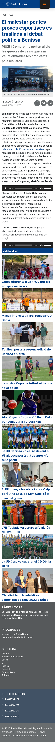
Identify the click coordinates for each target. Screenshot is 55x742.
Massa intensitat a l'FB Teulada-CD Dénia (27, 318)
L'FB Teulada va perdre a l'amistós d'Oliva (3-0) (26, 530)
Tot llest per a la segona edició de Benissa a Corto (26, 352)
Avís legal (33, 728)
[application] (27, 188)
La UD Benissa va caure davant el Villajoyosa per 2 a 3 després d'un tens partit (26, 455)
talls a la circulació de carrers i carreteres (24, 149)
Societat (6, 669)
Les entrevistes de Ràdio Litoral (17, 637)
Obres (5, 659)
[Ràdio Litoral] (21, 4)
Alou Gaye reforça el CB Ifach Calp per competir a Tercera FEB (27, 419)
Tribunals (6, 675)
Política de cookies (25, 731)
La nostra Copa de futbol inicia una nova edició (27, 386)
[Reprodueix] (5, 188)
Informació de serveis (12, 656)
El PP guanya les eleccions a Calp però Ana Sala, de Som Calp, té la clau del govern (26, 494)
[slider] (48, 188)
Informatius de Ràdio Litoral (15, 634)
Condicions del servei (24, 735)
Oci (3, 663)
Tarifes (42, 735)
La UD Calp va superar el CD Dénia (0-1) (26, 564)
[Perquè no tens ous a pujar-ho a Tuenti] (44, 103)
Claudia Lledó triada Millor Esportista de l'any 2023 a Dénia (25, 598)
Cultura (5, 653)
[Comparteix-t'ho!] (37, 103)
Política (5, 666)
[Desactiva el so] (41, 188)
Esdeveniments (9, 672)
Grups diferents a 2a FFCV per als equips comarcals (26, 284)
